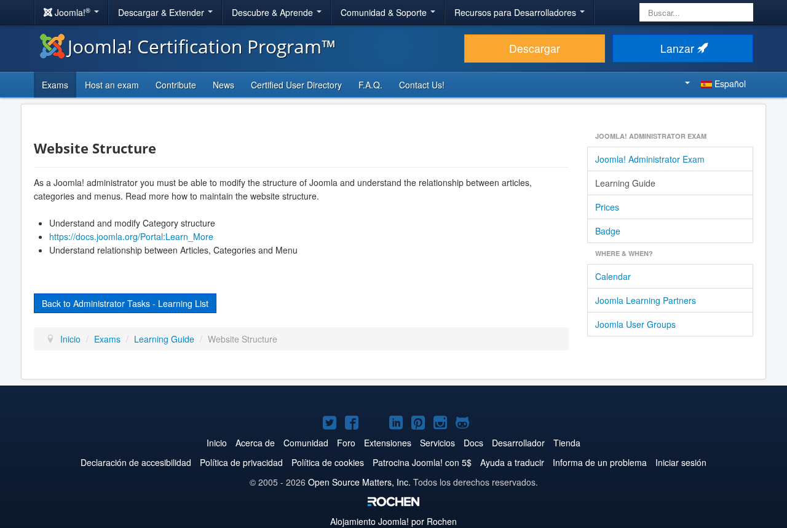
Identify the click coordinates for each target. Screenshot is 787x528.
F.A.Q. (370, 85)
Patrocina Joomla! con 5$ (422, 462)
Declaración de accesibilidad (136, 462)
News (223, 85)
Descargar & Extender (162, 12)
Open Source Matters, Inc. (359, 482)
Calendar (613, 276)
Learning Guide (625, 183)
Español (729, 83)
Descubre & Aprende (273, 12)
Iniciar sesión (680, 462)
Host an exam (112, 85)
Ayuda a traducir (512, 462)
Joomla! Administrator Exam (650, 159)
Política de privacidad (241, 462)
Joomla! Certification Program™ (202, 46)
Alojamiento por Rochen (393, 521)
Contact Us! (422, 85)
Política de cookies (327, 462)
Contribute (176, 85)
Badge (607, 231)
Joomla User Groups (635, 324)
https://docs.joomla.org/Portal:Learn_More (131, 236)
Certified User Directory (296, 85)
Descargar (534, 48)
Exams (55, 85)
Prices (607, 207)
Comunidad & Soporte (385, 12)
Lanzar (678, 48)
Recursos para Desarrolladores (516, 12)
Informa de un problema (600, 462)
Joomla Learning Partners (645, 300)
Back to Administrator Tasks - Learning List (125, 303)
